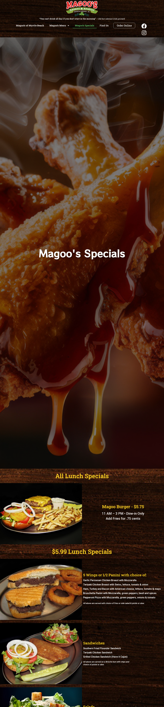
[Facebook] (144, 26)
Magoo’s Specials (84, 25)
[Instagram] (144, 32)
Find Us (104, 25)
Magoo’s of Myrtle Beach (30, 25)
